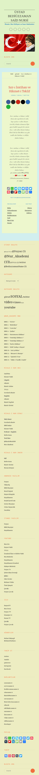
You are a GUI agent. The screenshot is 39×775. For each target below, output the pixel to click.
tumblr (6, 660)
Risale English (9, 402)
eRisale (6, 383)
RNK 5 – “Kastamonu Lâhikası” (14, 334)
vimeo (17, 302)
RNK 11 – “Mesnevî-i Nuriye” (13, 353)
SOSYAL (19, 95)
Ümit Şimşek (8, 585)
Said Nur (7, 374)
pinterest (7, 663)
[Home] (8, 74)
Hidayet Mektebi (9, 566)
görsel (17, 74)
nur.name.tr (8, 711)
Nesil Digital (8, 491)
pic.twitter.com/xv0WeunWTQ (20, 173)
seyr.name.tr (8, 683)
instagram (7, 666)
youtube (9, 307)
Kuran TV (7, 618)
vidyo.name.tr (8, 718)
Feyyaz (6, 482)
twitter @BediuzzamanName (20, 197)
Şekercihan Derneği (10, 573)
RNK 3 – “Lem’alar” (10, 328)
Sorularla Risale (9, 393)
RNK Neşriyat (8, 488)
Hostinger (7, 724)
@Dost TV (8, 251)
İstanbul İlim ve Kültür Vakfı (14, 554)
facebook (7, 669)
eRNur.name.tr (9, 721)
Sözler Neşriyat (9, 504)
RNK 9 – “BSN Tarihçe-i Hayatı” (14, 347)
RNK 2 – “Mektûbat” (10, 325)
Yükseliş (7, 485)
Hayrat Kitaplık (9, 494)
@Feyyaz (19, 251)
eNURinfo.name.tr (10, 708)
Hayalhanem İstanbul (11, 563)
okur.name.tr (8, 692)
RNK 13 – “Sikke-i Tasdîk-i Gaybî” (15, 360)
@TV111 (14, 262)
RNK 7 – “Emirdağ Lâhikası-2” (14, 341)
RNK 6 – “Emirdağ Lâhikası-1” (14, 338)
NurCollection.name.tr (11, 702)
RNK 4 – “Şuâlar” (9, 331)
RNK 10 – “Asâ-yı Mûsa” (12, 350)
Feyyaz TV (7, 612)
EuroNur (7, 510)
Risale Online (8, 386)
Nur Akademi (8, 444)
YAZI (11, 74)
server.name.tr (9, 686)
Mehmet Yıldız (9, 582)
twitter (26, 95)
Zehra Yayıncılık (9, 507)
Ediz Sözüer (8, 579)
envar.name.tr (8, 699)
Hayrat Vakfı (8, 547)
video (8, 302)
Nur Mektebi (8, 557)
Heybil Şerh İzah (9, 501)
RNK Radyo (8, 425)
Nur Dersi (7, 609)
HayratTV (7, 605)
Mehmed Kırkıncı (10, 641)
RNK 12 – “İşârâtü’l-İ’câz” (12, 357)
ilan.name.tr (8, 715)
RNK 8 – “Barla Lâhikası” (12, 344)
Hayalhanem (8, 497)
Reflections (8, 435)
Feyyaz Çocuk (8, 592)
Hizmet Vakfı (8, 377)
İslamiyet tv (8, 615)
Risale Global (8, 405)
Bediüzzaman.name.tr (11, 689)
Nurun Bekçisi (9, 468)
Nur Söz (7, 544)
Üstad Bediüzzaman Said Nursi (19, 16)
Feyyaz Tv (7, 569)
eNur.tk (6, 705)
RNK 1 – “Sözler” (9, 322)
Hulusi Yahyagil (9, 638)
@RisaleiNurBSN (10, 441)
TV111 (6, 389)
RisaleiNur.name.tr (10, 695)
